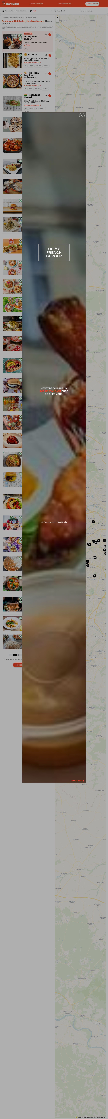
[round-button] (82, 115)
